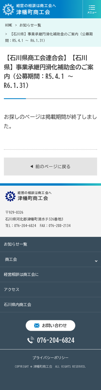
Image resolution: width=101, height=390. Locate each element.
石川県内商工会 (17, 305)
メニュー (92, 9)
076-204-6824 (55, 340)
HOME (8, 25)
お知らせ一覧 (30, 25)
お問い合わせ (54, 325)
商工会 (11, 259)
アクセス (11, 289)
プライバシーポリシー (50, 358)
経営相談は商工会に (21, 274)
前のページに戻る (53, 166)
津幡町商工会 (42, 366)
